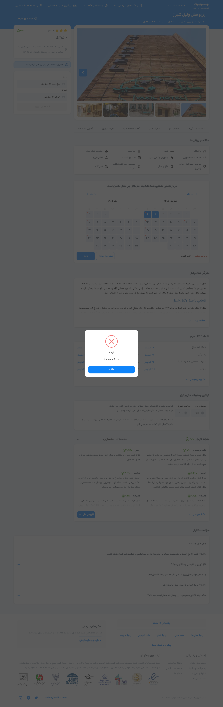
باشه (111, 369)
